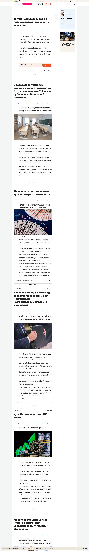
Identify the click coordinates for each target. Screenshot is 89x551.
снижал (35, 272)
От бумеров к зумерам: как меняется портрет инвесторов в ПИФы (67, 44)
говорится (42, 110)
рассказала (48, 486)
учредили (25, 170)
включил (38, 497)
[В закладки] (56, 17)
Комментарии (33, 74)
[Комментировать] (56, 14)
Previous (61, 27)
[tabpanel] (67, 18)
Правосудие (21, 398)
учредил (48, 173)
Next (74, 27)
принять (85, 548)
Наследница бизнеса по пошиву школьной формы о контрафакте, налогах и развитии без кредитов (66, 23)
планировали (28, 395)
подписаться (47, 65)
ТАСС (50, 543)
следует (34, 316)
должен (39, 392)
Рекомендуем (63, 41)
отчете (39, 36)
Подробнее (51, 548)
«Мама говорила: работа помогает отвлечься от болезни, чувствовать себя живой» (67, 19)
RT (33, 205)
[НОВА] (27, 4)
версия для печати (49, 70)
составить (25, 381)
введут (37, 164)
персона (62, 10)
